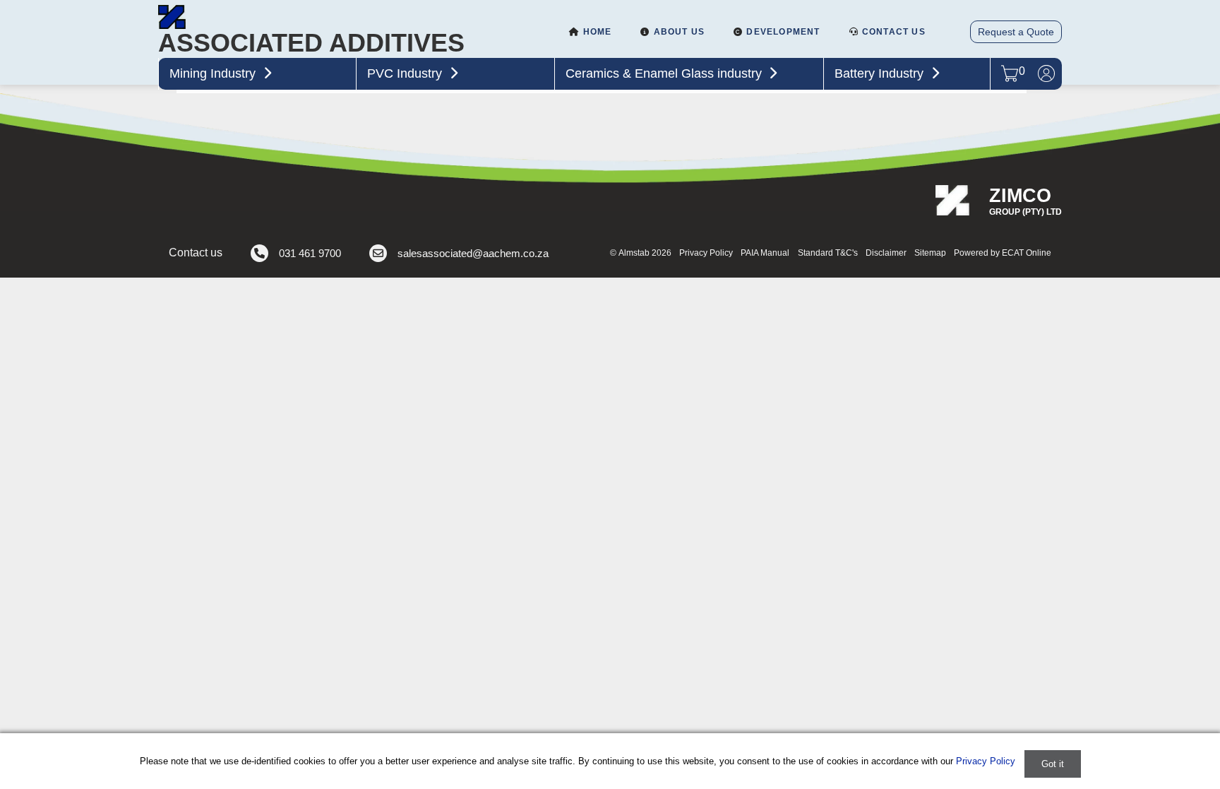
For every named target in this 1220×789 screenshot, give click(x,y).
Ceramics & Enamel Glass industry (665, 73)
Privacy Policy (706, 253)
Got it (1052, 764)
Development (781, 32)
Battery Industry (881, 73)
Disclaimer (886, 253)
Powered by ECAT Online (1002, 253)
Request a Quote (1016, 31)
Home (595, 32)
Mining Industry (214, 73)
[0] (1009, 79)
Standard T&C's (828, 253)
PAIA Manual (765, 253)
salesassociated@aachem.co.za (473, 253)
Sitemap (930, 253)
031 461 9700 (310, 253)
